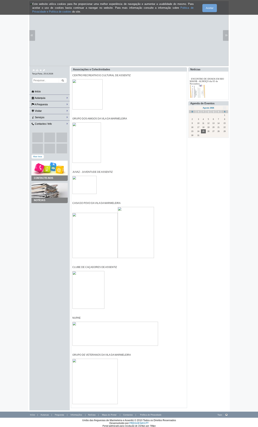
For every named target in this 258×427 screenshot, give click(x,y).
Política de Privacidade (150, 415)
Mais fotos (37, 157)
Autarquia (39, 98)
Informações (76, 415)
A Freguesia (41, 104)
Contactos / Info (43, 123)
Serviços (39, 117)
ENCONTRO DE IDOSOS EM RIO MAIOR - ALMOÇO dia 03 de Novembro (207, 81)
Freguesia (59, 415)
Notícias (92, 415)
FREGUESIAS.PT (139, 423)
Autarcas (45, 415)
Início (37, 91)
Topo (219, 415)
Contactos (128, 415)
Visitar (38, 111)
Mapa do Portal (109, 415)
